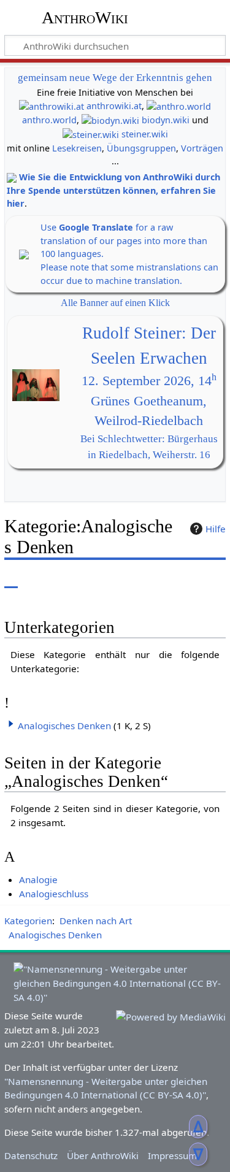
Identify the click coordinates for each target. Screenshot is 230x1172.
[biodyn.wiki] (110, 120)
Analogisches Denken (64, 725)
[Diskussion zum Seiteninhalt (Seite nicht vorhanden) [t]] (38, 579)
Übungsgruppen (141, 148)
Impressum (172, 1155)
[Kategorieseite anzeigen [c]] (11, 579)
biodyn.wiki (166, 120)
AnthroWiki (85, 17)
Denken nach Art (95, 920)
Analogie (38, 879)
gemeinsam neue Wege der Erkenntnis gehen (115, 77)
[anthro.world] (179, 106)
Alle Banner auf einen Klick (115, 302)
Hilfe (215, 529)
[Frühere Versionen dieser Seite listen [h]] (187, 579)
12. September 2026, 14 (149, 380)
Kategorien (28, 920)
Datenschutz (31, 1155)
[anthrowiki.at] (51, 106)
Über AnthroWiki (103, 1155)
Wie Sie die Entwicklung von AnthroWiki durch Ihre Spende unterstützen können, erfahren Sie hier (113, 190)
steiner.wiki (144, 134)
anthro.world (49, 120)
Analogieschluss (53, 893)
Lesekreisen (77, 148)
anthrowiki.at (114, 106)
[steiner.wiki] (91, 134)
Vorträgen (202, 148)
